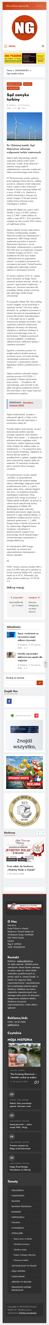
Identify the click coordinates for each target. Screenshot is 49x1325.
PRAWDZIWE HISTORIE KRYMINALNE (21, 1288)
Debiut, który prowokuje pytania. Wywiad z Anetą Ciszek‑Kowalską (21, 1106)
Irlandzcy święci (20, 1249)
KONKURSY (26, 860)
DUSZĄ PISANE (18, 1276)
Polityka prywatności (28, 1312)
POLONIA (37, 860)
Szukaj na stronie (15, 677)
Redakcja (12, 105)
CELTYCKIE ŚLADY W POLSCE (24, 1265)
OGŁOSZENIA (18, 1190)
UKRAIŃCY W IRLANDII (21, 1281)
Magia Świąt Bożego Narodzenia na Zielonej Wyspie (20, 1169)
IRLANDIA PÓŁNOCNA (21, 1206)
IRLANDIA (27, 84)
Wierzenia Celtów (21, 1260)
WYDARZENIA (18, 1228)
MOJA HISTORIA (23, 1100)
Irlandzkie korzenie (22, 1244)
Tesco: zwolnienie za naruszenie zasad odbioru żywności (19, 6)
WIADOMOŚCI (13, 88)
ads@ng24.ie (13, 1024)
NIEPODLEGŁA (18, 1217)
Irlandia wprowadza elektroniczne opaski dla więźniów (30, 657)
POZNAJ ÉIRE (17, 1233)
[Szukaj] (40, 683)
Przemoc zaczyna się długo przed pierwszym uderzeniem (20, 1148)
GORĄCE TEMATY (14, 84)
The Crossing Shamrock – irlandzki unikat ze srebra (23, 1075)
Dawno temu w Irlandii (23, 1238)
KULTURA (21, 1070)
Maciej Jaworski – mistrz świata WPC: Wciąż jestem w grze (21, 1127)
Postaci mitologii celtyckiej (25, 1254)
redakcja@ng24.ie (25, 961)
